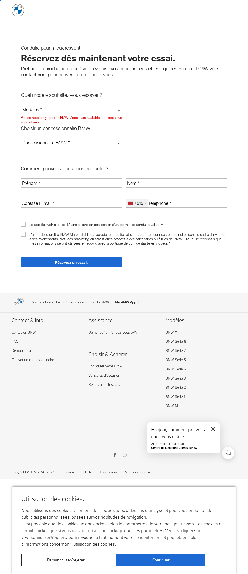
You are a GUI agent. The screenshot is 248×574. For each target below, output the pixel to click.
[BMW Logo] (18, 10)
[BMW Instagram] (124, 455)
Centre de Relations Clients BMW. (174, 448)
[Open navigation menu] (229, 10)
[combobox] (228, 453)
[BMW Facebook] (114, 455)
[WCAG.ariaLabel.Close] (213, 429)
